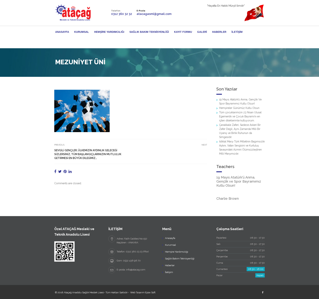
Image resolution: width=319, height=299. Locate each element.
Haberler (219, 31)
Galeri (202, 31)
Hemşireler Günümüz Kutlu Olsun (239, 107)
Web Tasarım (137, 292)
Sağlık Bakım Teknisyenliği (149, 31)
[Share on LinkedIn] (70, 171)
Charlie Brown (227, 198)
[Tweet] (60, 171)
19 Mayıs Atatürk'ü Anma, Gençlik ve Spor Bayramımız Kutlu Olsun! (238, 181)
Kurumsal (81, 31)
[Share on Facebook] (55, 171)
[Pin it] (65, 171)
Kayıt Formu (183, 31)
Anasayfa (62, 31)
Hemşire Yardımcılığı (109, 31)
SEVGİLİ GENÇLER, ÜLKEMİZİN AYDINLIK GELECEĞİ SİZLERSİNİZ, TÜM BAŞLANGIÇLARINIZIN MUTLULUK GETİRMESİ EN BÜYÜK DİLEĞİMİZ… (87, 154)
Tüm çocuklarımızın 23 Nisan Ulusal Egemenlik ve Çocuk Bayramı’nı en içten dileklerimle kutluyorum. (240, 116)
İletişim (237, 31)
